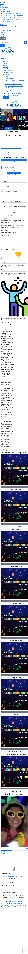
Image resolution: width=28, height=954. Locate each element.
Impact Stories (4, 8)
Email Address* (5, 186)
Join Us (2, 4)
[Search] (25, 42)
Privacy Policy (5, 903)
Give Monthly (6, 21)
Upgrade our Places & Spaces (11, 19)
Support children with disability (11, 13)
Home (3, 2)
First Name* (4, 177)
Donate (3, 39)
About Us (2, 6)
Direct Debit (9, 215)
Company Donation (14, 175)
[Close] (4, 108)
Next (14, 212)
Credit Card (7, 218)
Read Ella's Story (7, 11)
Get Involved (3, 25)
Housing (2, 36)
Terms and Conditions (16, 901)
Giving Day (6, 74)
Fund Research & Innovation (10, 17)
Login (2, 46)
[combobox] (14, 262)
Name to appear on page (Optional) (11, 201)
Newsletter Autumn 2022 (12, 72)
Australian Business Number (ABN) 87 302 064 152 (11, 904)
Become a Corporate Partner (10, 27)
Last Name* (4, 181)
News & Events (7, 70)
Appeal (2, 34)
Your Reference (5, 235)
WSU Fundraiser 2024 (8, 31)
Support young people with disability (13, 15)
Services (2, 32)
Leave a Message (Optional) (9, 191)
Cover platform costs (7, 249)
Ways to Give (4, 9)
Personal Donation (14, 173)
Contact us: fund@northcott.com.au (14, 876)
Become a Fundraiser (8, 29)
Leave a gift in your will (9, 23)
